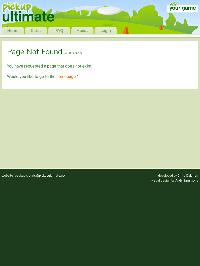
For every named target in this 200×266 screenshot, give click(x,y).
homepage (66, 76)
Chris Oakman (188, 175)
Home (12, 30)
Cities (36, 30)
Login (106, 30)
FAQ (59, 30)
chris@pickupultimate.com (48, 175)
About (82, 30)
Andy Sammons (186, 180)
